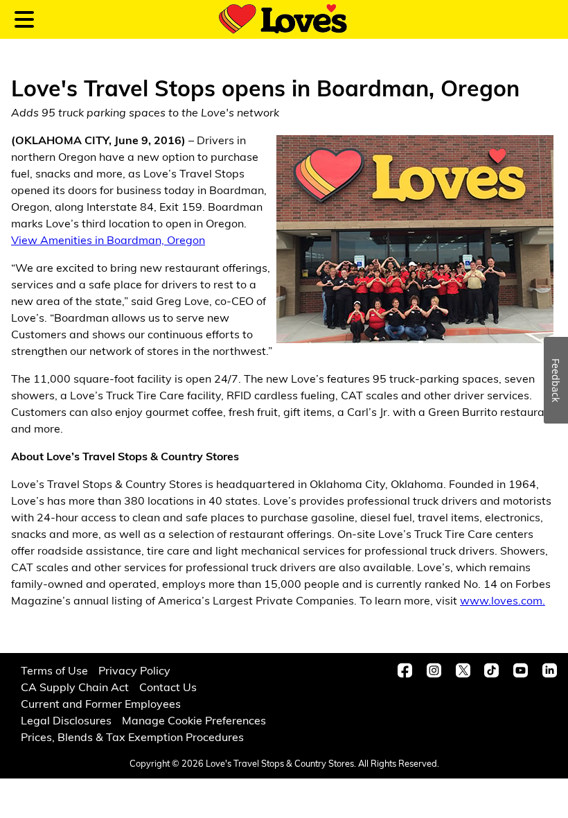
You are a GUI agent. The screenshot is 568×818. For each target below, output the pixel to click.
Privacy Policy (134, 670)
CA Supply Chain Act (75, 686)
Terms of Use (54, 670)
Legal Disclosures (66, 720)
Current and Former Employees (101, 703)
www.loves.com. (502, 600)
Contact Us (168, 686)
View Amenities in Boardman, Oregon (108, 239)
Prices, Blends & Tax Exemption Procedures (132, 736)
